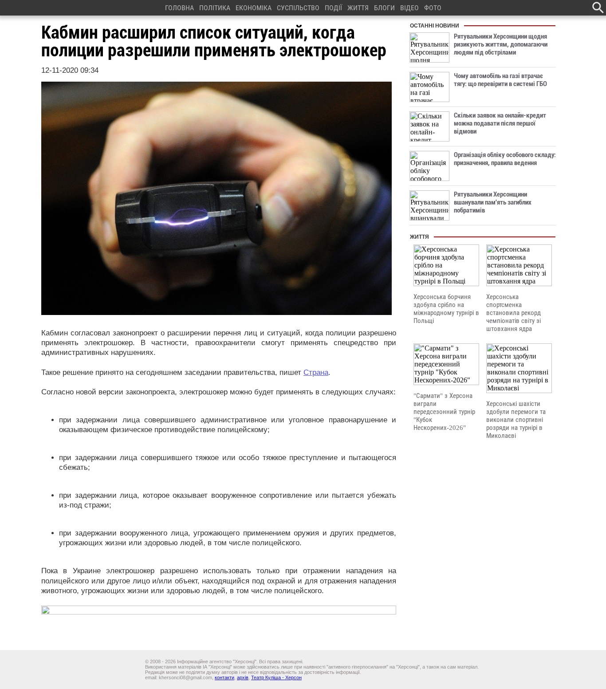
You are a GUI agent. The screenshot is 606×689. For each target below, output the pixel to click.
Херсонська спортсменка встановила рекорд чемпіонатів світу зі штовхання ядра (513, 312)
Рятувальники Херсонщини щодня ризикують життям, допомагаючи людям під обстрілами (500, 44)
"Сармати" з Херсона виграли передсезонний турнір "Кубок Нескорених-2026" (444, 411)
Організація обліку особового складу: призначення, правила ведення (505, 159)
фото (432, 8)
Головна (179, 8)
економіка (254, 8)
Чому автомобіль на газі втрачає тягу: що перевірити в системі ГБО (500, 80)
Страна (315, 372)
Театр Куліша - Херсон (276, 677)
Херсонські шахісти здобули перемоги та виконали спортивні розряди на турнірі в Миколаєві (516, 419)
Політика (214, 8)
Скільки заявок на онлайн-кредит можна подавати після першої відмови (500, 123)
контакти (224, 677)
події (333, 8)
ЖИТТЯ (358, 8)
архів (242, 677)
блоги (384, 8)
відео (409, 8)
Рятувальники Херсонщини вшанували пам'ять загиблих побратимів (492, 202)
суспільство (298, 8)
